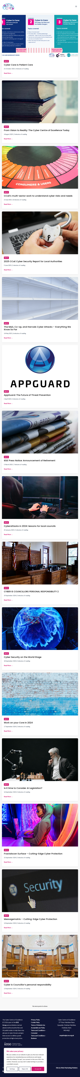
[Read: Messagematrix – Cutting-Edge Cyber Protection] (40, 890)
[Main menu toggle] (76, 6)
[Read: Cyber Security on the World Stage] (40, 628)
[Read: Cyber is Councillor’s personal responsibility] (40, 956)
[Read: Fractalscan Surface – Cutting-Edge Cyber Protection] (40, 825)
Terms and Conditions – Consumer (38, 1032)
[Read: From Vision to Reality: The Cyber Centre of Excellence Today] (40, 101)
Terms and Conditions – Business (38, 1037)
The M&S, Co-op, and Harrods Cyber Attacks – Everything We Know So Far (37, 328)
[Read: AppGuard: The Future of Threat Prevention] (40, 366)
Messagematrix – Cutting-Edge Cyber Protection (30, 919)
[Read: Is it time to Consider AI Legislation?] (40, 759)
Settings (12, 1069)
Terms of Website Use (38, 1025)
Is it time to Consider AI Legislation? (23, 788)
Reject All (25, 1069)
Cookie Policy (35, 1022)
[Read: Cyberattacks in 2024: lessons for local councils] (40, 497)
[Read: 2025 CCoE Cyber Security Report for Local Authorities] (40, 232)
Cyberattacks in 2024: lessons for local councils (30, 526)
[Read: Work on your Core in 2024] (40, 694)
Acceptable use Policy (38, 1028)
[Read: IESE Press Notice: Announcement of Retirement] (40, 432)
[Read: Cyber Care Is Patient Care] (40, 36)
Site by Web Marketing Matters (67, 1068)
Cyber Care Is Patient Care (18, 64)
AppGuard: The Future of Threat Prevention (27, 395)
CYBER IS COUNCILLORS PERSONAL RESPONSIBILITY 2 (31, 591)
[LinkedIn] (3, 1071)
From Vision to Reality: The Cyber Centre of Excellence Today (36, 130)
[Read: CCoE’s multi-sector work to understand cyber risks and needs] (40, 167)
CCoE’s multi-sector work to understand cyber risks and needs (38, 195)
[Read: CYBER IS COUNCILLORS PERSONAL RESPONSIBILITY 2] (40, 563)
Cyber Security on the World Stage (22, 657)
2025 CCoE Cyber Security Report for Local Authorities (33, 261)
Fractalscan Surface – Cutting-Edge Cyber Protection (33, 853)
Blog (6, 61)
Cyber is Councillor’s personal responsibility (27, 984)
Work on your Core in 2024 (18, 722)
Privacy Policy (35, 1020)
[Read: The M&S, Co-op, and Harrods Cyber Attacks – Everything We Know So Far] (40, 298)
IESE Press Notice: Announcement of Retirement (29, 460)
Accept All (38, 1069)
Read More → (8, 73)
